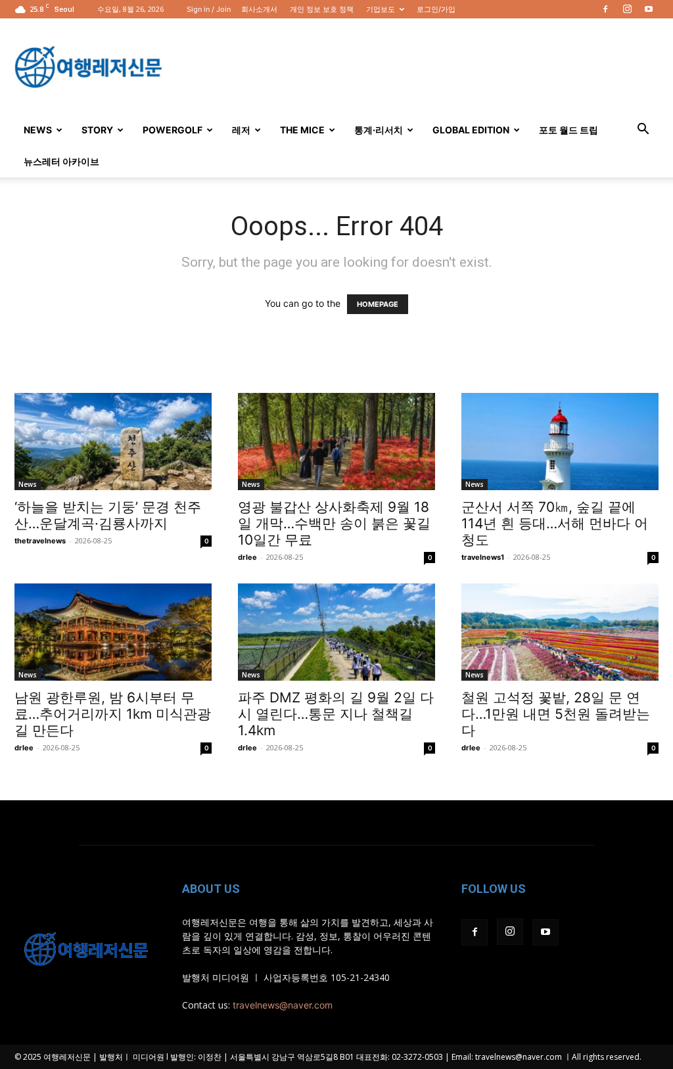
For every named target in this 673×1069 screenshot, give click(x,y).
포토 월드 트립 (568, 129)
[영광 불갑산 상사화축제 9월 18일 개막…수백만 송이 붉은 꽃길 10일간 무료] (336, 441)
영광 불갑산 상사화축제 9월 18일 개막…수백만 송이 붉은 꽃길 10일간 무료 (334, 523)
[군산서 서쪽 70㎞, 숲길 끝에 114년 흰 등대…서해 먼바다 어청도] (560, 441)
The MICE (302, 129)
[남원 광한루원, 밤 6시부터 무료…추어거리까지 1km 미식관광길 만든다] (113, 632)
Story (97, 129)
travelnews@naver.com (283, 1005)
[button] (643, 130)
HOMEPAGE (377, 304)
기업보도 (380, 9)
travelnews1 (482, 557)
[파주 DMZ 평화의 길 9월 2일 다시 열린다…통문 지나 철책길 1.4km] (336, 632)
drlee (247, 557)
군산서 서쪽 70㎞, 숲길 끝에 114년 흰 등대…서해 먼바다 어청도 (554, 523)
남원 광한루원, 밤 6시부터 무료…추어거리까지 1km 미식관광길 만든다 (112, 714)
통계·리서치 (378, 129)
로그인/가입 (436, 9)
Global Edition (470, 129)
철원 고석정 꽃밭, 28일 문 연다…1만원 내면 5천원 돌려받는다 (555, 714)
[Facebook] (605, 9)
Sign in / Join (209, 9)
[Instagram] (627, 9)
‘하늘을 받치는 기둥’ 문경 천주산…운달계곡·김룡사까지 (107, 515)
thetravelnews (40, 540)
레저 (241, 129)
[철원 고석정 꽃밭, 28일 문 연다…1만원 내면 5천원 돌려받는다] (560, 632)
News (38, 129)
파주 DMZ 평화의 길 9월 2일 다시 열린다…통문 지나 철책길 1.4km (336, 714)
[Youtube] (649, 9)
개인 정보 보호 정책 (322, 9)
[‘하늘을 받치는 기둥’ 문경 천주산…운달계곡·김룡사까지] (113, 441)
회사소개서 (259, 9)
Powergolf (172, 129)
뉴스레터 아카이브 (61, 161)
